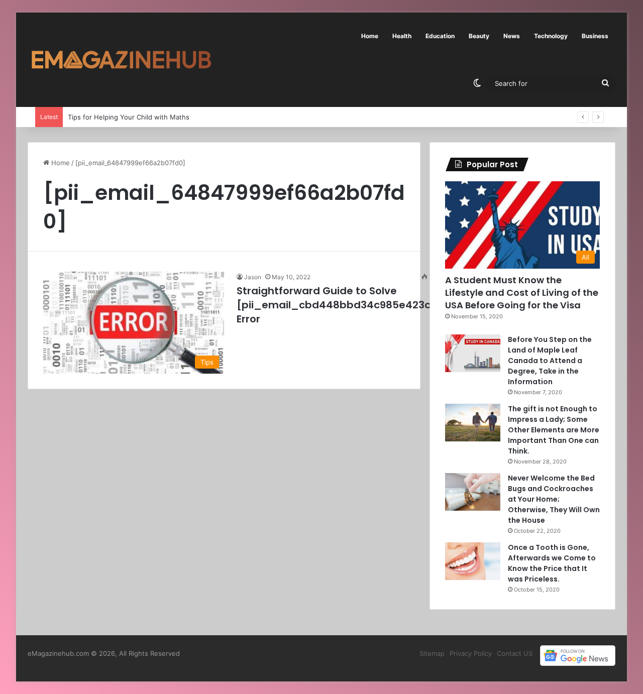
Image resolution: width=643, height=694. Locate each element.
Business (595, 36)
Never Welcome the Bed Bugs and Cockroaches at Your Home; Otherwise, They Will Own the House (554, 499)
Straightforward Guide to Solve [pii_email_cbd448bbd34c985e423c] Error (336, 305)
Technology (551, 36)
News (511, 36)
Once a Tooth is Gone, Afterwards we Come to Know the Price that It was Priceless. (552, 563)
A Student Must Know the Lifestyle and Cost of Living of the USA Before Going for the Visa (521, 292)
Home (369, 36)
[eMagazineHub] (121, 59)
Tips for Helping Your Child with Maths (128, 117)
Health (401, 36)
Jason (252, 277)
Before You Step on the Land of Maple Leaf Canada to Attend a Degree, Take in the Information (550, 360)
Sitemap (432, 653)
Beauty (479, 36)
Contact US (514, 653)
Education (440, 36)
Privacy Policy (471, 653)
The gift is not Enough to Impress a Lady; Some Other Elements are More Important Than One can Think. (553, 430)
